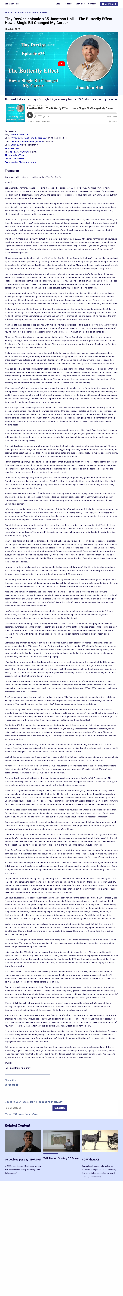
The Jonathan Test (14, 155)
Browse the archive (26, 1114)
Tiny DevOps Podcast (16, 12)
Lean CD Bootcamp (14, 159)
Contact (92, 4)
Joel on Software (19, 134)
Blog (58, 4)
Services (80, 4)
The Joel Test (12, 148)
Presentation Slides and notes (20, 162)
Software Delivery (38, 12)
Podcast (68, 4)
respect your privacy (50, 1101)
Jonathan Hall (12, 4)
